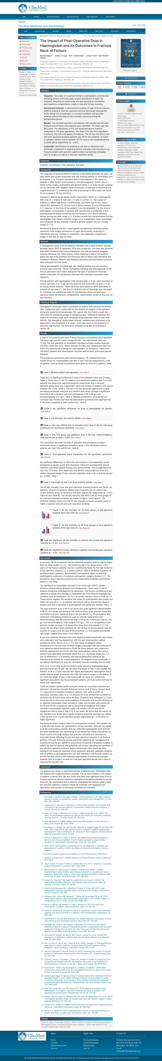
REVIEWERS (56, 31)
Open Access (89, 1045)
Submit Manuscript (58, 1045)
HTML (127, 87)
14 (51, 225)
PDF (119, 87)
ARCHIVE (69, 31)
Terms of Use (120, 1058)
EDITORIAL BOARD (40, 31)
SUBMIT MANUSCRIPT (92, 17)
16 (64, 565)
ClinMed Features (140, 1)
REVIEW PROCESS (131, 31)
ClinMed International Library (43, 1058)
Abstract (25, 41)
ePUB (143, 87)
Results (24, 61)
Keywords (25, 44)
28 (71, 711)
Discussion (26, 64)
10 (42, 208)
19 (110, 605)
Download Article (131, 78)
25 (52, 666)
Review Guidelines (91, 1040)
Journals (54, 1043)
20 (101, 625)
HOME (24, 17)
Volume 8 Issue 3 (130, 70)
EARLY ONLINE (99, 31)
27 (106, 697)
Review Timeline (118, 1)
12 (88, 214)
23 (107, 654)
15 (62, 565)
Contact (54, 1048)
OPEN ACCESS (114, 31)
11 (97, 208)
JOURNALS (36, 17)
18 (110, 596)
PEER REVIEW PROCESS (53, 17)
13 (49, 225)
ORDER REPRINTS (110, 17)
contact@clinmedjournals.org (128, 1051)
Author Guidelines (91, 1043)
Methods (25, 51)
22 (83, 654)
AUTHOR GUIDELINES (73, 17)
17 (104, 576)
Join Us (87, 1048)
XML (135, 87)
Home (53, 1040)
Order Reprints (131, 94)
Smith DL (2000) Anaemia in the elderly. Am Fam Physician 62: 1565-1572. (75, 854)
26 (55, 671)
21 (70, 643)
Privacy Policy (133, 1058)
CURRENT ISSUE (83, 31)
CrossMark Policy (129, 1)
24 (58, 657)
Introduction (26, 48)
